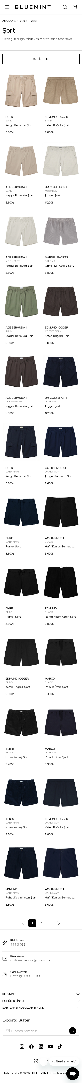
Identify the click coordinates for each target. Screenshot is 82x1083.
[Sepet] (75, 7)
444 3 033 (18, 944)
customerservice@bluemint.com (32, 960)
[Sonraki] (58, 923)
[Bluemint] (33, 7)
